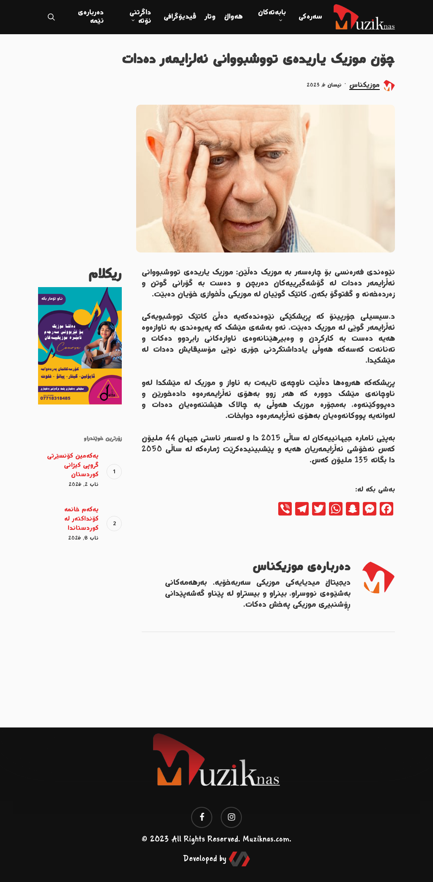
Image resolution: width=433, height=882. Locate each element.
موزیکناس (364, 85)
